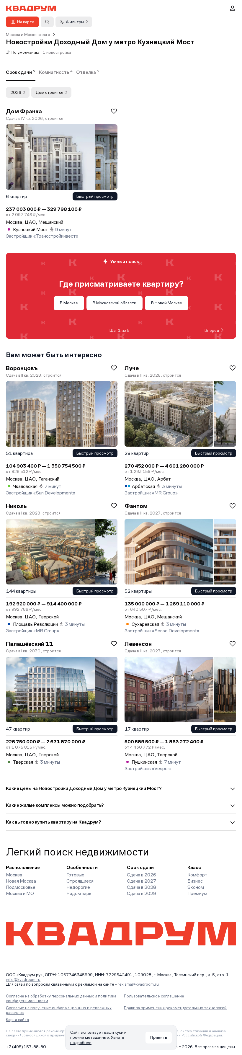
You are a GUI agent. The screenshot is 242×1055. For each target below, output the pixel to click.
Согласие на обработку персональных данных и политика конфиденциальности (61, 998)
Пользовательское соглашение (154, 996)
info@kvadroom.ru (23, 979)
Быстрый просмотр (95, 196)
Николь (16, 506)
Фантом (136, 506)
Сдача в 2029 (141, 893)
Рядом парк (78, 893)
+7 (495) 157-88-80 (26, 1046)
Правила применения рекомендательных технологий (175, 1007)
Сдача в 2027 (141, 880)
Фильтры (77, 21)
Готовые (75, 874)
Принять (158, 1037)
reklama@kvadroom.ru (138, 984)
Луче (132, 368)
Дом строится (51, 92)
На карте (25, 21)
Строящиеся (80, 880)
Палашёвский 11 (29, 644)
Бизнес (195, 880)
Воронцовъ (21, 368)
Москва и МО (20, 893)
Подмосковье (20, 887)
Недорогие (78, 887)
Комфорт (197, 874)
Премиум (197, 893)
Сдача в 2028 (141, 887)
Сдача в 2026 (141, 874)
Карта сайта (17, 1019)
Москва (14, 874)
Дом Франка (24, 111)
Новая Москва (21, 880)
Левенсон (138, 644)
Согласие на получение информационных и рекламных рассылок (59, 1010)
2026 (17, 92)
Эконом (195, 887)
